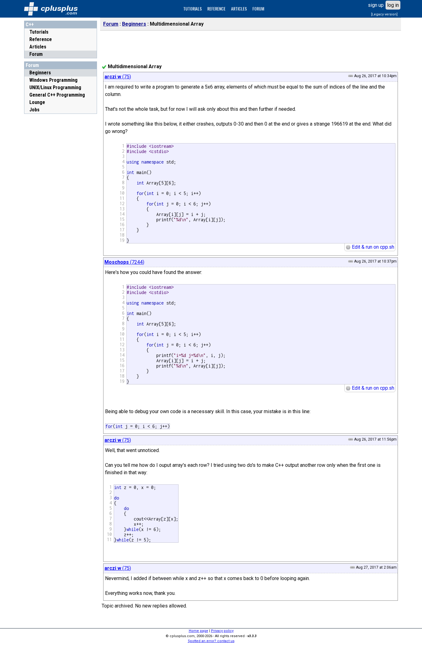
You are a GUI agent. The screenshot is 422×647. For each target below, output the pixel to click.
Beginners (134, 24)
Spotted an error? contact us (211, 641)
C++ (30, 24)
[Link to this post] (350, 76)
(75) (117, 77)
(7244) (124, 262)
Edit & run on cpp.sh (372, 247)
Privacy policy (222, 631)
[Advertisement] (60, 209)
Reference (40, 39)
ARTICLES (239, 8)
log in (393, 5)
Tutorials (39, 32)
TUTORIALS (192, 8)
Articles (37, 47)
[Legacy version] (384, 14)
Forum (36, 54)
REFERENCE (216, 8)
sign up (376, 5)
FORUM (258, 8)
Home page (198, 631)
